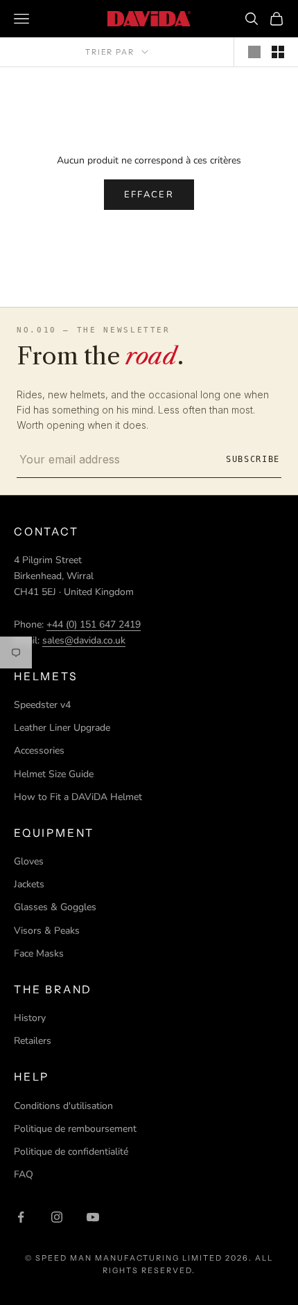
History (30, 1017)
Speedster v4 (42, 704)
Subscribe (253, 459)
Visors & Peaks (47, 930)
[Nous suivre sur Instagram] (57, 1217)
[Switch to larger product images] (254, 51)
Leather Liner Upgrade (62, 727)
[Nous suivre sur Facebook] (21, 1217)
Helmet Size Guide (54, 774)
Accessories (39, 750)
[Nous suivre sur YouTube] (93, 1217)
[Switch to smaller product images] (278, 51)
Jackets (29, 884)
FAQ (23, 1174)
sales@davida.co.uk (83, 640)
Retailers (32, 1040)
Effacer (149, 194)
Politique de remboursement (75, 1128)
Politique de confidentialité (71, 1151)
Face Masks (39, 953)
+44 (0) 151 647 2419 (93, 624)
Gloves (29, 861)
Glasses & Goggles (55, 907)
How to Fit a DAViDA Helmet (78, 797)
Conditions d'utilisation (63, 1105)
